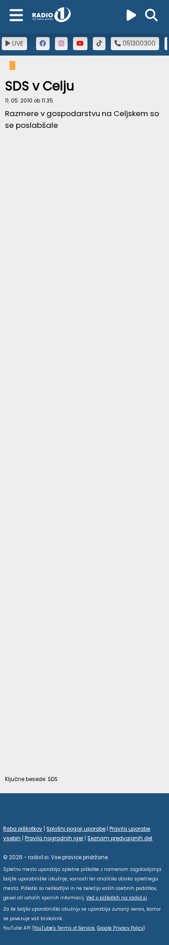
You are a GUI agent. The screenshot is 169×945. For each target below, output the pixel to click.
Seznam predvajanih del (119, 838)
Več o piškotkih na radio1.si (116, 898)
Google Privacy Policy (120, 928)
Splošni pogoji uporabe (75, 829)
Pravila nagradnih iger (54, 838)
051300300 (138, 43)
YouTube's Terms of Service (64, 928)
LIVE (16, 43)
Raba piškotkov (22, 829)
